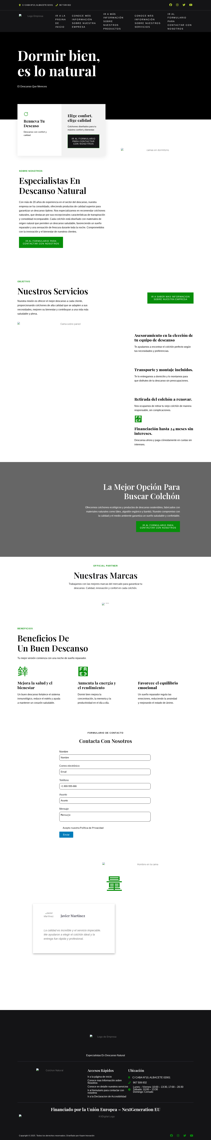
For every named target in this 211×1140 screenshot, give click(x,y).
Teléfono (64, 780)
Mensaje (64, 809)
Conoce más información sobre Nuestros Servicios (148, 21)
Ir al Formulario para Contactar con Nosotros (180, 21)
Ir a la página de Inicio (60, 21)
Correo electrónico (69, 766)
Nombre (63, 751)
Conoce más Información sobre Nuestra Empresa (84, 21)
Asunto (63, 794)
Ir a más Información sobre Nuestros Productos (113, 21)
